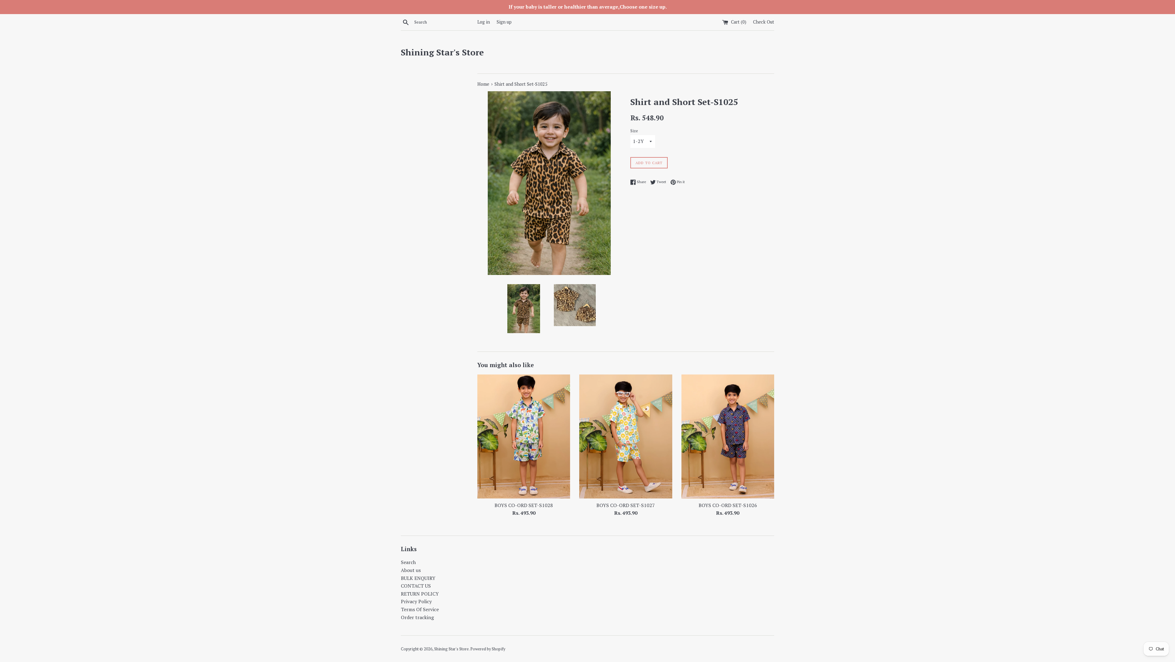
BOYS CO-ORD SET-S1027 (625, 505)
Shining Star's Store (442, 52)
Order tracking (417, 617)
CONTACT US (416, 585)
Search (408, 562)
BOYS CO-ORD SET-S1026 (728, 505)
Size (634, 131)
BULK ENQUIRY (418, 578)
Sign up (504, 22)
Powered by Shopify (487, 649)
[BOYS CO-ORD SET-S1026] (727, 436)
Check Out (763, 22)
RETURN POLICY (420, 593)
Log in (483, 22)
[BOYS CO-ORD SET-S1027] (625, 436)
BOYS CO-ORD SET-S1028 (523, 505)
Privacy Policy (416, 601)
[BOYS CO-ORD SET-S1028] (523, 436)
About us (411, 570)
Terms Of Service (420, 609)
